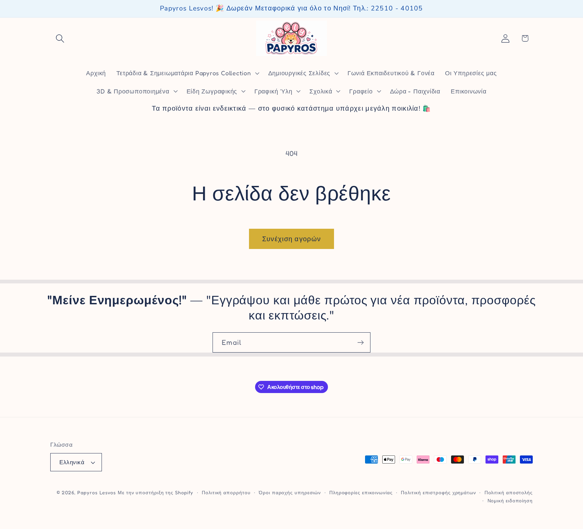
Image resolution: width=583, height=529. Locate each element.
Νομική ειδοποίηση (510, 500)
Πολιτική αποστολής (508, 492)
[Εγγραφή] (360, 342)
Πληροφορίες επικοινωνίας (361, 492)
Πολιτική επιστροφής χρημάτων (438, 492)
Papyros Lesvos (96, 492)
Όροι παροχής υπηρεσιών (290, 492)
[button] (60, 38)
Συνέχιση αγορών (291, 239)
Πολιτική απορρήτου (226, 492)
